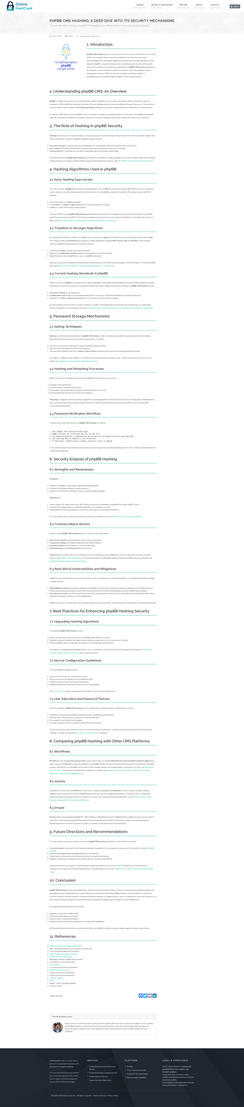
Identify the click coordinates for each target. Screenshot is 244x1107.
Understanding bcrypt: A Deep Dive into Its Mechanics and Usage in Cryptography (120, 308)
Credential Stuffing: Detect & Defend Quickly (68, 561)
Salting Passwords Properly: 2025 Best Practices (78, 361)
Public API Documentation (137, 1074)
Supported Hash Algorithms (100, 1080)
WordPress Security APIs (60, 970)
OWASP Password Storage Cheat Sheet (137, 161)
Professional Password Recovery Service (102, 1067)
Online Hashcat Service (98, 1076)
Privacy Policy (113, 1095)
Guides (70, 36)
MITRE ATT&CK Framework (71, 558)
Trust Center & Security (136, 1070)
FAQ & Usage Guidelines (137, 1077)
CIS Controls (58, 691)
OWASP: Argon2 (56, 978)
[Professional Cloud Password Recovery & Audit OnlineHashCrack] (20, 6)
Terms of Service (99, 1095)
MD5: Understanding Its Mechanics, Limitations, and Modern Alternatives (86, 220)
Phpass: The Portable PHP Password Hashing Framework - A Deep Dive (86, 266)
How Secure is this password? (87, 733)
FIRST (118, 865)
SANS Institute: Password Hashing (128, 516)
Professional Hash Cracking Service (103, 1073)
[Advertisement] (182, 82)
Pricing (129, 1066)
